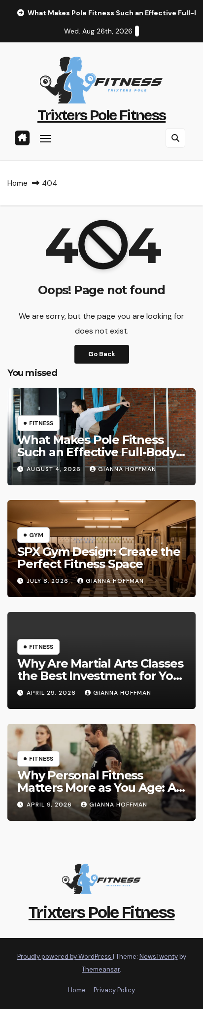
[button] (175, 138)
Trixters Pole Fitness (101, 115)
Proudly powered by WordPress (65, 956)
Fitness (41, 423)
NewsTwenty (158, 956)
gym (36, 535)
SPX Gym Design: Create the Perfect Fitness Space (98, 557)
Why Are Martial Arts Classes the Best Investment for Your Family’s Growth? (101, 675)
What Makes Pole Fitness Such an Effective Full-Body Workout (96, 452)
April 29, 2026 (52, 693)
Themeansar (101, 969)
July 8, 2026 (48, 581)
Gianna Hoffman (127, 469)
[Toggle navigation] (45, 138)
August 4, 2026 (55, 469)
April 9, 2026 (50, 804)
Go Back (101, 354)
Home (17, 183)
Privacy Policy (114, 990)
